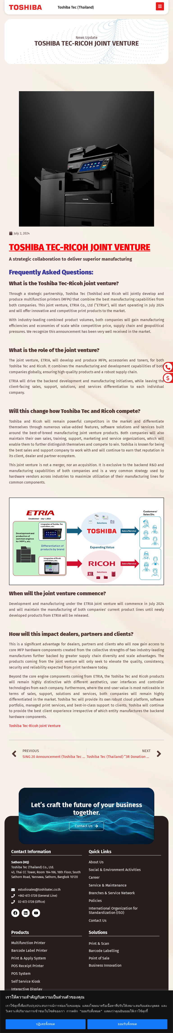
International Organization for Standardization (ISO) (113, 910)
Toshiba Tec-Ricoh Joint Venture (35, 726)
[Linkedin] (26, 913)
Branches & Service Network (112, 893)
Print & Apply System (28, 958)
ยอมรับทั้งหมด (127, 1024)
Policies (95, 901)
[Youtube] (36, 913)
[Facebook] (15, 913)
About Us (96, 862)
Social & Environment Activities (115, 870)
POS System (21, 973)
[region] (86, 1011)
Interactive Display (26, 989)
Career (94, 877)
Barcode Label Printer (29, 950)
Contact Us (97, 920)
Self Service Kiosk (25, 981)
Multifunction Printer (28, 943)
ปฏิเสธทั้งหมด (45, 1024)
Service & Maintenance (108, 885)
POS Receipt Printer (27, 966)
